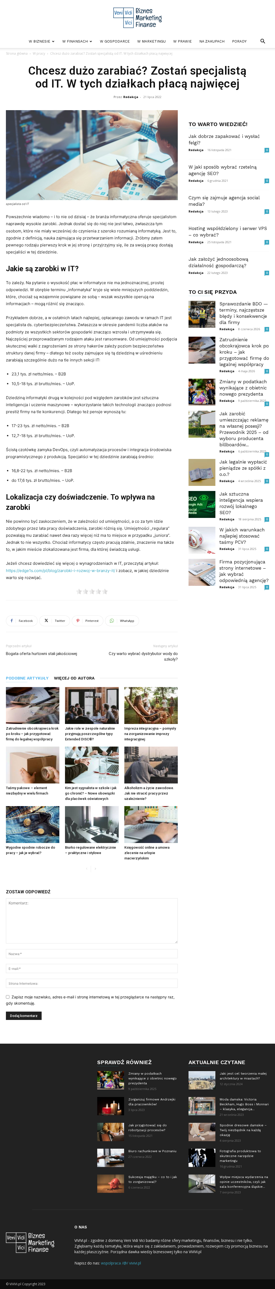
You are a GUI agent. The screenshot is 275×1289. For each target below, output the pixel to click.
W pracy (39, 53)
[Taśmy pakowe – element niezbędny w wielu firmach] (32, 765)
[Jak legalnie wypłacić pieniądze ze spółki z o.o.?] (202, 472)
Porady (239, 41)
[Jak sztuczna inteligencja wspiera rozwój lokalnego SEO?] (202, 504)
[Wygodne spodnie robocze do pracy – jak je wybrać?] (32, 824)
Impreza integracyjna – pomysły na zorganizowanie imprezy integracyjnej (150, 733)
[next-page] (95, 869)
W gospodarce (115, 41)
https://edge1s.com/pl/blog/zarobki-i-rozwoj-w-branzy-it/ (60, 570)
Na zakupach (212, 41)
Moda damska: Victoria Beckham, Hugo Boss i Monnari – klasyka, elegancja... (244, 1104)
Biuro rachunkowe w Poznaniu (152, 1151)
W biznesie (39, 41)
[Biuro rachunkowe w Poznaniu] (110, 1158)
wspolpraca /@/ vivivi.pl (121, 1263)
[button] (262, 41)
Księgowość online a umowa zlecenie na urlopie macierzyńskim (146, 852)
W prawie (182, 41)
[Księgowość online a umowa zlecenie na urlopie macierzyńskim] (151, 824)
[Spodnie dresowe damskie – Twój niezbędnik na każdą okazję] (202, 1132)
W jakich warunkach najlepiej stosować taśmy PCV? (242, 536)
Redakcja (130, 97)
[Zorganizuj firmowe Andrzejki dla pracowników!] (110, 1106)
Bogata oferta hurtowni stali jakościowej (41, 653)
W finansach (75, 41)
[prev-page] (86, 869)
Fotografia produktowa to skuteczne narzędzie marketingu (240, 1156)
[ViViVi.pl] (137, 18)
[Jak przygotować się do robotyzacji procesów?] (110, 1132)
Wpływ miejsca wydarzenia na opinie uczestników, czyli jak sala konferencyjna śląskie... (244, 1182)
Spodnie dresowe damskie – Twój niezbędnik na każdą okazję (243, 1130)
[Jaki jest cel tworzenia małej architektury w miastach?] (202, 1080)
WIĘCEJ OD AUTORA (74, 678)
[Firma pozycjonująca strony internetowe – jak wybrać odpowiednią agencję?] (202, 572)
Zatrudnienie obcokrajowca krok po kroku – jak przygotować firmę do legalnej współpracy (32, 733)
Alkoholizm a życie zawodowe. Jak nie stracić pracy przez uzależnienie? (149, 793)
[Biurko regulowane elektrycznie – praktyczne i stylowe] (91, 824)
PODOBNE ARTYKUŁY (27, 678)
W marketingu (151, 41)
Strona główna (17, 53)
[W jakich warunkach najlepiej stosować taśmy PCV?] (202, 540)
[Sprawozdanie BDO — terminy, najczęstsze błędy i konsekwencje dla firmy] (202, 314)
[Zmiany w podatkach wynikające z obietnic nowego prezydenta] (202, 392)
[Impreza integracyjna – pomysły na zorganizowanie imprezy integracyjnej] (151, 705)
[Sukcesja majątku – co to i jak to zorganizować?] (110, 1184)
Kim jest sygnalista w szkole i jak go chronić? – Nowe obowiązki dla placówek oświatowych (91, 793)
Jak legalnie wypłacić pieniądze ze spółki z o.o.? (243, 468)
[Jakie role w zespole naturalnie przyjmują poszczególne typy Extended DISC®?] (91, 705)
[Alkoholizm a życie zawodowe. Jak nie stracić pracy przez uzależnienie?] (151, 765)
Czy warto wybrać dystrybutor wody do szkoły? (143, 656)
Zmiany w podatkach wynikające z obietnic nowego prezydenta (243, 388)
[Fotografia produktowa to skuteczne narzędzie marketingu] (202, 1158)
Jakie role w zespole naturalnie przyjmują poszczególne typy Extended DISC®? (90, 733)
